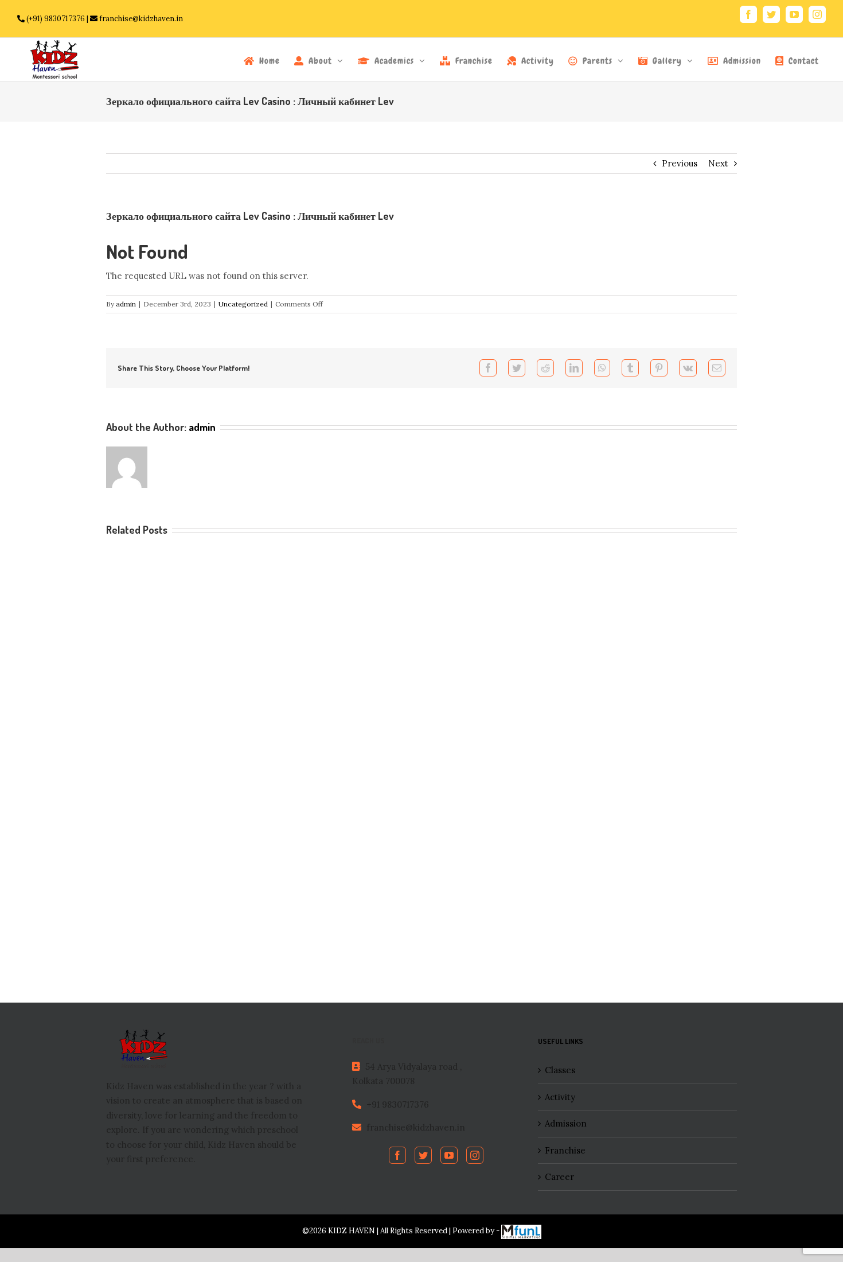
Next (718, 163)
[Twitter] (423, 1155)
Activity (560, 1097)
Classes (560, 1070)
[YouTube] (449, 1155)
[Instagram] (474, 1155)
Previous (679, 163)
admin (126, 304)
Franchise (565, 1150)
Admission (566, 1123)
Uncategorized (243, 304)
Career (559, 1176)
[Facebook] (397, 1155)
